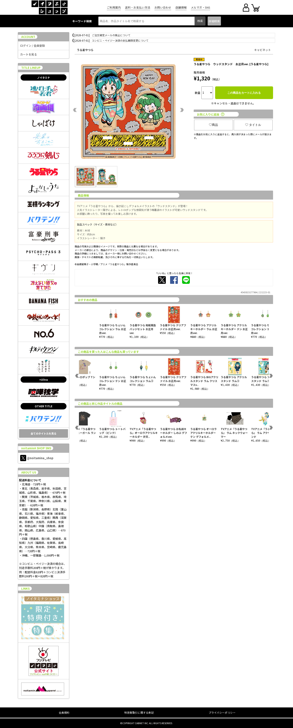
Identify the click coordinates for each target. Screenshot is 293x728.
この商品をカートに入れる (244, 92)
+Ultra (43, 379)
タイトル (255, 124)
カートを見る (28, 54)
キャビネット (262, 50)
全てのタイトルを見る (43, 433)
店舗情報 (181, 7)
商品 (215, 124)
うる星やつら (85, 50)
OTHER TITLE (43, 406)
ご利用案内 (114, 7)
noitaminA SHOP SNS (36, 448)
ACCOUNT (28, 37)
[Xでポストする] (162, 280)
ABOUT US (28, 472)
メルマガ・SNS (200, 7)
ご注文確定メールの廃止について (111, 35)
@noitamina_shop (40, 458)
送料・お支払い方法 (137, 7)
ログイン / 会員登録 (32, 46)
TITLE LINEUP (31, 68)
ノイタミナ (43, 77)
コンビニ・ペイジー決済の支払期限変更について (120, 40)
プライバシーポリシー (222, 712)
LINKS (25, 589)
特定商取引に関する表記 (139, 712)
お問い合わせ (162, 7)
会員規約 (64, 712)
